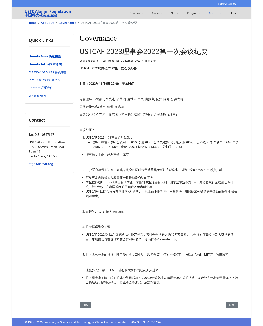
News (174, 13)
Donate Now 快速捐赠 (45, 56)
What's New (37, 96)
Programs (193, 13)
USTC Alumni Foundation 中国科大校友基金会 (48, 13)
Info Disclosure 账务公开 (46, 80)
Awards (157, 13)
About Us (215, 13)
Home (233, 13)
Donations (136, 13)
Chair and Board (89, 60)
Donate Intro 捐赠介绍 (45, 64)
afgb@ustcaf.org (227, 3)
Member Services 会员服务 (48, 72)
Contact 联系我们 (41, 88)
